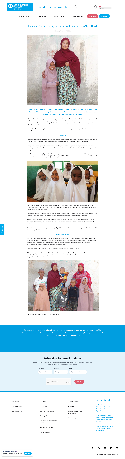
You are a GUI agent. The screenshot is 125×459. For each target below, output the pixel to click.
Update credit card (17, 411)
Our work (42, 16)
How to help (24, 16)
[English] (100, 6)
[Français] (101, 6)
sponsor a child (82, 330)
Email (71, 368)
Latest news (59, 16)
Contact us (78, 16)
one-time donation (44, 333)
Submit (79, 381)
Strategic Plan (44, 416)
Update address (17, 406)
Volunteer (71, 406)
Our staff (42, 401)
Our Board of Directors (47, 411)
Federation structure (46, 427)
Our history (43, 406)
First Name (41, 368)
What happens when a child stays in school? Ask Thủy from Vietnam (104, 428)
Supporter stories (73, 401)
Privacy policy (72, 418)
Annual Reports (44, 432)
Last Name (57, 368)
